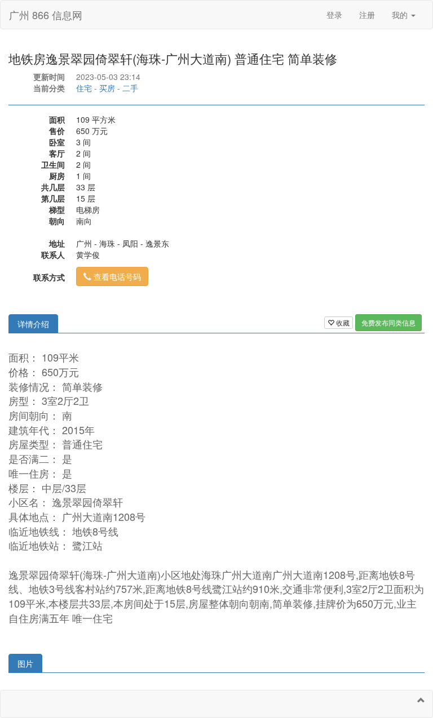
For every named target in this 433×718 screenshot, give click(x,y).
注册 (367, 14)
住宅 (84, 87)
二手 (130, 87)
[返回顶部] (421, 700)
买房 (107, 87)
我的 (401, 14)
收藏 (342, 322)
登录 (334, 14)
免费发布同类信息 (388, 322)
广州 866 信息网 (45, 14)
